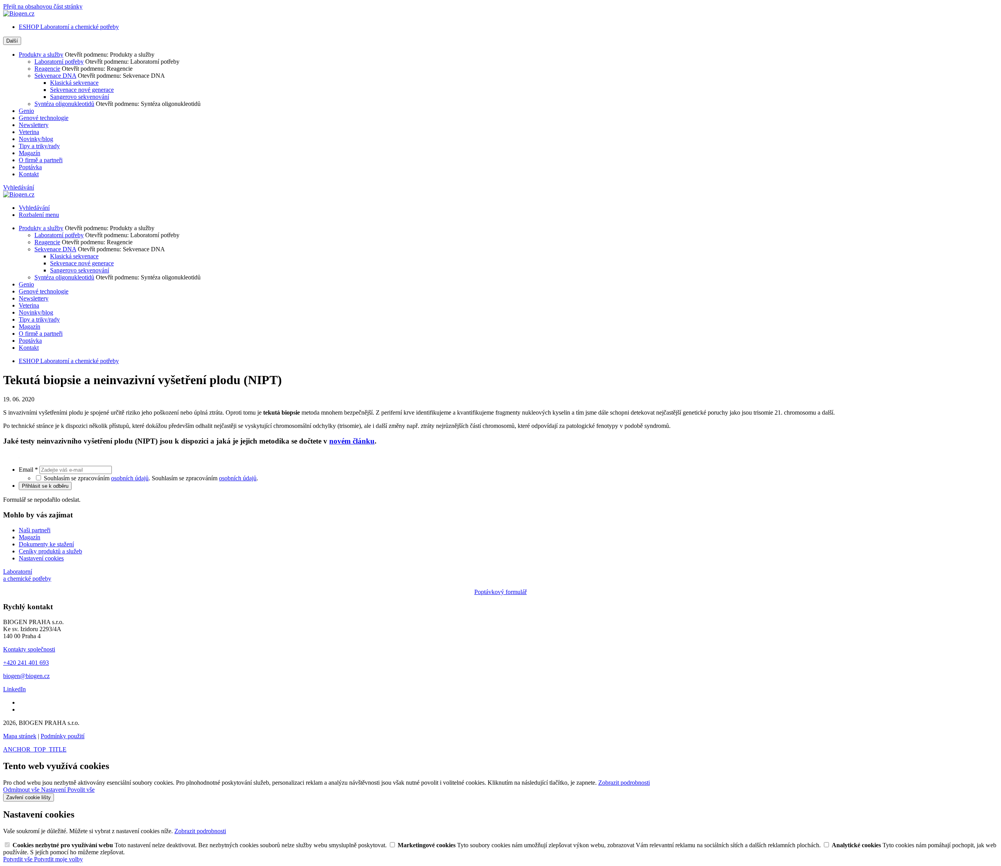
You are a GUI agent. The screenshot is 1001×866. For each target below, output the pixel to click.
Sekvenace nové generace (82, 89)
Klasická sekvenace (74, 82)
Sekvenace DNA (55, 75)
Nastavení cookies (41, 558)
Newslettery (33, 125)
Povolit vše (81, 789)
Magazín (29, 153)
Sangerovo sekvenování (79, 96)
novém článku (352, 441)
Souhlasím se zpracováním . (205, 478)
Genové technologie (43, 118)
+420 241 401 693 (26, 662)
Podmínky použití (62, 736)
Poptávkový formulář (500, 592)
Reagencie (47, 68)
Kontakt (29, 174)
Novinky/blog (36, 139)
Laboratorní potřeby (59, 61)
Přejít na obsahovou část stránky (43, 6)
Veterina (29, 132)
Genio (26, 110)
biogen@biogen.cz (26, 676)
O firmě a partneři (41, 160)
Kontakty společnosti (29, 649)
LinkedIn (14, 689)
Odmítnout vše (22, 789)
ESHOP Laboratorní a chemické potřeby (69, 26)
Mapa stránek (19, 736)
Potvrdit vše (18, 859)
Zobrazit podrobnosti (624, 782)
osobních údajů (130, 478)
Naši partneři (34, 530)
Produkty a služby (41, 54)
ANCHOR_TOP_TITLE (34, 749)
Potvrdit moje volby (58, 859)
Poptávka (30, 167)
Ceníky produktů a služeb (50, 551)
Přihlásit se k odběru (45, 486)
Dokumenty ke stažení (46, 544)
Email (28, 469)
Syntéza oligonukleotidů (64, 103)
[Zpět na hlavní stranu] (18, 13)
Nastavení (54, 789)
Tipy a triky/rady (39, 146)
